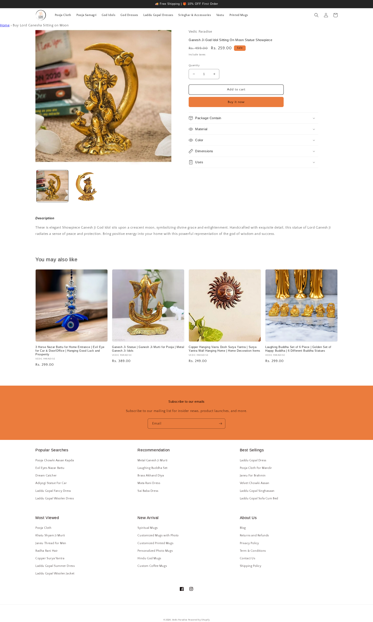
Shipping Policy (250, 566)
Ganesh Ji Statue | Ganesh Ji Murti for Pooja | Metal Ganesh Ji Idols (148, 348)
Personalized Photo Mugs (155, 551)
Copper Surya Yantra (49, 558)
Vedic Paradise (179, 620)
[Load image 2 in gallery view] (86, 186)
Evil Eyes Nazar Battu (50, 468)
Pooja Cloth (43, 528)
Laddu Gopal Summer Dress (55, 566)
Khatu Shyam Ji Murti (50, 535)
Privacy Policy (249, 543)
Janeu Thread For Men (50, 543)
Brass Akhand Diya (151, 475)
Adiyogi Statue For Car (51, 483)
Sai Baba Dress (148, 491)
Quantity (194, 65)
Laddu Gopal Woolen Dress (54, 498)
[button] (316, 15)
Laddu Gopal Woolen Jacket (54, 573)
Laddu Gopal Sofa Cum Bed (259, 498)
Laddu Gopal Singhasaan (257, 491)
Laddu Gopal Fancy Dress (53, 491)
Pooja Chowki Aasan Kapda (54, 460)
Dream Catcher (46, 475)
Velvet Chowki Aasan (254, 483)
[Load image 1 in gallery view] (52, 186)
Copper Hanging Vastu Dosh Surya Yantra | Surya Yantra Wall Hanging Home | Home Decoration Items (224, 348)
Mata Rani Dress (149, 483)
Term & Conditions (253, 551)
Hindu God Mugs (149, 558)
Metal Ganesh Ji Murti (153, 460)
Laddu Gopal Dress (253, 460)
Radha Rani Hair (46, 551)
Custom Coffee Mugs (152, 566)
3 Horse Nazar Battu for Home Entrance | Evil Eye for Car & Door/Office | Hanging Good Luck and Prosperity (69, 350)
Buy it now (236, 102)
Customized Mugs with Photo (158, 535)
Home (4, 25)
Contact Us (247, 558)
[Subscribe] (220, 423)
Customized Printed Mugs (155, 543)
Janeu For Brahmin (253, 475)
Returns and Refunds (254, 535)
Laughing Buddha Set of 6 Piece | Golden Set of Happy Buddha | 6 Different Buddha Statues (298, 348)
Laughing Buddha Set (152, 468)
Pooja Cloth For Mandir (256, 468)
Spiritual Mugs (148, 528)
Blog (243, 528)
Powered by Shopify (199, 620)
